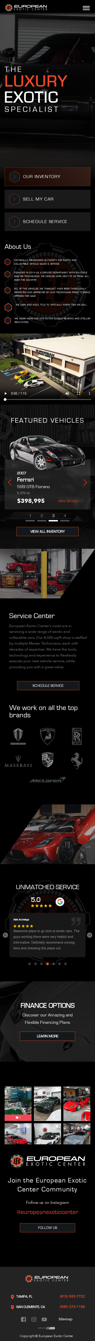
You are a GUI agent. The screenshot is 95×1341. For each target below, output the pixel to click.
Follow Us (47, 1228)
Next (85, 482)
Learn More (47, 1036)
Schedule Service (48, 685)
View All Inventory (47, 531)
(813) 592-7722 (72, 1296)
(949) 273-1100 (72, 1306)
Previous (10, 482)
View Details (14, 501)
